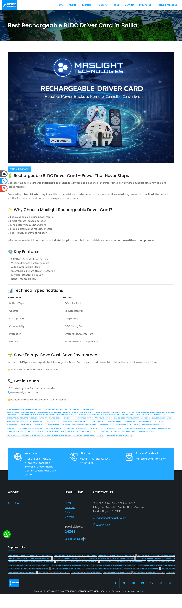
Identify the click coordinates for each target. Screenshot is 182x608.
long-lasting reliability (76, 428)
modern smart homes (55, 432)
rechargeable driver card (153, 425)
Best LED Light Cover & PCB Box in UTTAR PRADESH (157, 555)
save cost (68, 418)
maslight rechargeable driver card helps (131, 418)
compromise (88, 409)
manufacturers (114, 421)
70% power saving (102, 418)
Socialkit (144, 591)
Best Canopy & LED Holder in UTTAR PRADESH (116, 555)
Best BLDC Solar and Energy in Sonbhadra (103, 569)
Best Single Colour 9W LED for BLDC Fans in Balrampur (31, 562)
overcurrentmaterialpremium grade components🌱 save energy (33, 418)
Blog (116, 5)
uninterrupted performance (30, 428)
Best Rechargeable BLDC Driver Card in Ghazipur (28, 565)
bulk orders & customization (119, 435)
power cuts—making (15, 432)
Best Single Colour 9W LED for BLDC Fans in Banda (77, 562)
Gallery (103, 5)
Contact (129, 5)
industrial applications (162, 418)
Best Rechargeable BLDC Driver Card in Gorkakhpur (114, 565)
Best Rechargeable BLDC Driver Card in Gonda (70, 565)
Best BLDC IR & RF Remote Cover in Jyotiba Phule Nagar (111, 558)
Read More (14, 503)
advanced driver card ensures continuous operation (147, 428)
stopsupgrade (106, 425)
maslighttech (145, 421)
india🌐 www (130, 421)
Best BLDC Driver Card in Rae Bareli (87, 572)
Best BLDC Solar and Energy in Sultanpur (141, 569)
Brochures (145, 5)
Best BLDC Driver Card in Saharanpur (149, 572)
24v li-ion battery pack (111, 428)
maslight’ (134, 425)
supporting (12, 425)
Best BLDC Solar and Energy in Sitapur (67, 569)
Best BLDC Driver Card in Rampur (117, 572)
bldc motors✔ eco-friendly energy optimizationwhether (72, 425)
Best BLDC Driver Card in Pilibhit (22, 572)
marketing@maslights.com (110, 518)
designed (11, 428)
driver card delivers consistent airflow (62, 409)
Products (86, 5)
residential (39, 425)
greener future (36, 421)
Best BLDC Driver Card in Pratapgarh (54, 572)
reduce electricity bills (16, 421)
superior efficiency (54, 428)
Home (60, 5)
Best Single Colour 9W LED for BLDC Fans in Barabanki (122, 562)
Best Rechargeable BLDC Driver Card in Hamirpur (158, 565)
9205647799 (102, 524)
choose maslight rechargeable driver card (117, 432)
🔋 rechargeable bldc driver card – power (24, 409)
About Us (70, 507)
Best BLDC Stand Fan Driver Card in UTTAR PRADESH (75, 555)
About (72, 5)
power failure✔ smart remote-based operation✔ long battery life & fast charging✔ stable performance (50, 435)
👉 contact (160, 421)
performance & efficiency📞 (74, 421)
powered (93, 428)
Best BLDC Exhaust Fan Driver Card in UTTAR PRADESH (30, 555)
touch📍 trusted (97, 421)
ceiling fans (121, 425)
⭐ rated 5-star (52, 421)
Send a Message (167, 5)
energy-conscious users (78, 432)
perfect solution (35, 432)
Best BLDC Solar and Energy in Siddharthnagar (28, 569)
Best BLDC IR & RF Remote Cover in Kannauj (154, 558)
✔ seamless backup (146, 432)
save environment (83, 418)
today (100, 435)
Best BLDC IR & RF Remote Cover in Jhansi (70, 558)
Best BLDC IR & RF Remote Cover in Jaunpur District (29, 558)
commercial (26, 425)
